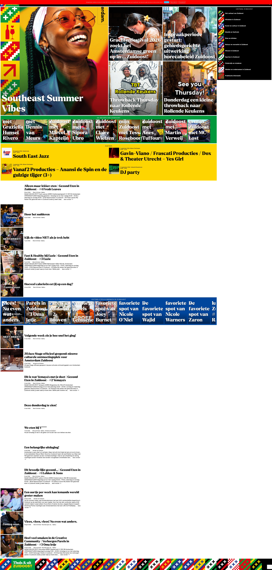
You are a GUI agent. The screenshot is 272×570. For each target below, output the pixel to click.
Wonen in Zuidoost (232, 51)
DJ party (130, 172)
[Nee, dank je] (270, 2)
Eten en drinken (231, 38)
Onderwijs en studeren (233, 63)
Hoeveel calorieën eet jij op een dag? (48, 284)
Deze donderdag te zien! (40, 405)
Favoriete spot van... (47, 524)
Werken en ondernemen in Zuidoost (238, 69)
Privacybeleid (182, 2)
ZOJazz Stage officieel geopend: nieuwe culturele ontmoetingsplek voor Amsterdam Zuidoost (51, 357)
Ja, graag (166, 2)
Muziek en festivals (232, 32)
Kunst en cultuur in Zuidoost (235, 26)
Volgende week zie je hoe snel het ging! (50, 335)
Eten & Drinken (37, 192)
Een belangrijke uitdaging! (41, 447)
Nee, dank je (174, 2)
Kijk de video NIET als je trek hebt (46, 237)
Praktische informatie (233, 76)
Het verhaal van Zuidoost (234, 13)
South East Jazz (31, 156)
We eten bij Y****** (35, 427)
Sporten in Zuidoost (232, 57)
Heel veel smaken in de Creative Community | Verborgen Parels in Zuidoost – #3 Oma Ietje (46, 541)
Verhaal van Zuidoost (38, 363)
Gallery (43, 192)
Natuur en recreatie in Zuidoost (236, 44)
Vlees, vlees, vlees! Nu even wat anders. (50, 521)
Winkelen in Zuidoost (232, 19)
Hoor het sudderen (37, 214)
